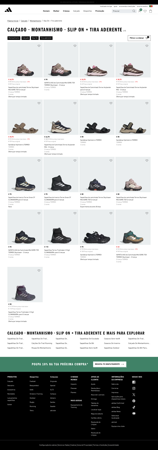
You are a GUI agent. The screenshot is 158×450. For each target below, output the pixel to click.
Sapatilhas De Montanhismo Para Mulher (66, 348)
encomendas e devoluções (127, 6)
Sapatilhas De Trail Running (15, 339)
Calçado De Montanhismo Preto (138, 344)
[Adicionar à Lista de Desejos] (39, 46)
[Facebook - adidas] (141, 382)
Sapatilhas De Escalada (89, 339)
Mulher (56, 11)
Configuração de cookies (48, 445)
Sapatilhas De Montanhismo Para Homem (67, 344)
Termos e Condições (100, 445)
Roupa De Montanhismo (41, 348)
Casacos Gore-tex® (112, 339)
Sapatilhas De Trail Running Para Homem (16, 348)
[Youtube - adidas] (141, 414)
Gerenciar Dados (64, 445)
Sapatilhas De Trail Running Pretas (136, 339)
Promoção (99, 11)
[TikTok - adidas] (141, 407)
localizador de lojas (106, 6)
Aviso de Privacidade (84, 445)
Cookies (73, 445)
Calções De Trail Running (42, 343)
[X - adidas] (141, 395)
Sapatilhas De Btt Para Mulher (137, 348)
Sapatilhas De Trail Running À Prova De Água (17, 344)
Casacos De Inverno (112, 343)
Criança (66, 11)
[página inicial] (8, 10)
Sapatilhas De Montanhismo (61, 339)
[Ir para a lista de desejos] (145, 11)
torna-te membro (142, 6)
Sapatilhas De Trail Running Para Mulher (40, 339)
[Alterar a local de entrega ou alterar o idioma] (151, 6)
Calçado (76, 11)
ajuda (115, 6)
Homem (46, 11)
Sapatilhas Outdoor (111, 348)
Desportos (87, 11)
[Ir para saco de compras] (150, 11)
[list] (67, 38)
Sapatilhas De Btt (87, 343)
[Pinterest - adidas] (141, 401)
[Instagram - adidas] (141, 389)
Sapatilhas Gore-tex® (89, 348)
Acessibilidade (113, 445)
